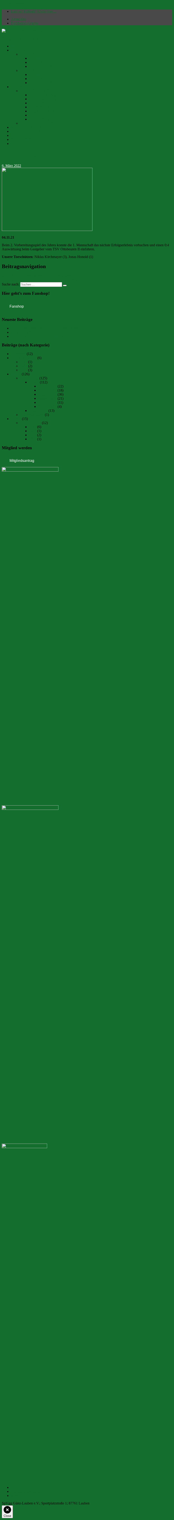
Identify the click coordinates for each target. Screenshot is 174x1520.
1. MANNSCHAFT (34, 54)
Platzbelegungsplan (25, 23)
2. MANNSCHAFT (34, 70)
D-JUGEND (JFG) (43, 107)
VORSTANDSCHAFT (28, 131)
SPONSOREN (22, 139)
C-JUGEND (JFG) (42, 111)
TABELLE (37, 62)
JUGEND (18, 87)
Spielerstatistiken (32, 415)
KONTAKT (20, 143)
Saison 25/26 (38, 410)
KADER (35, 58)
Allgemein (18, 354)
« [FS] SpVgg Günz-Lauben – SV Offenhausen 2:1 (39, 276)
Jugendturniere (30, 423)
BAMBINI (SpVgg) (43, 95)
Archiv (34, 382)
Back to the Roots (23, 358)
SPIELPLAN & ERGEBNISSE (52, 66)
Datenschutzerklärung (26, 1491)
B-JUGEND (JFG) (42, 115)
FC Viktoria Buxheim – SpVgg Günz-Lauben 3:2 (46, 332)
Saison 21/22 (47, 394)
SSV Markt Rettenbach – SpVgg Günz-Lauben (45, 328)
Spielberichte (29, 378)
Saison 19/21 (47, 390)
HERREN (18, 50)
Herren (16, 374)
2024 (32, 435)
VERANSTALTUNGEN (29, 127)
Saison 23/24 (47, 402)
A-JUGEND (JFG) (43, 119)
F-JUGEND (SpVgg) (44, 99)
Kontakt (16, 1495)
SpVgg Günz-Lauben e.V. (20, 38)
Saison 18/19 (47, 386)
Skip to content (12, 4)
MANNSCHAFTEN (35, 91)
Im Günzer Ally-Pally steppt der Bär (37, 336)
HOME (16, 46)
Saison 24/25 (47, 406)
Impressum (19, 1487)
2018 (23, 362)
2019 (23, 366)
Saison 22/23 (47, 398)
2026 (32, 439)
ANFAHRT (19, 135)
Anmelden (18, 19)
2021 (32, 431)
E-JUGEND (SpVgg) (44, 103)
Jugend (16, 419)
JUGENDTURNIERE (36, 123)
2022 (23, 370)
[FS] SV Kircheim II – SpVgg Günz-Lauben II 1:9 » (39, 280)
